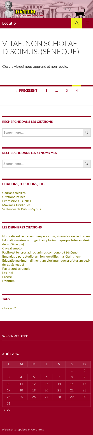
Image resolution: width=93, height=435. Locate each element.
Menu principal (87, 23)
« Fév (6, 410)
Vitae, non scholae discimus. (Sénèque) (40, 47)
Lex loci (7, 272)
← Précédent (26, 90)
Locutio (9, 23)
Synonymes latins (15, 336)
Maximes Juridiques (16, 205)
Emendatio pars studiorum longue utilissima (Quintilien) (41, 256)
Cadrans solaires (14, 193)
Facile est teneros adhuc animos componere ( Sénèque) (40, 252)
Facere (7, 277)
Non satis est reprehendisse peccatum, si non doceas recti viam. (46, 236)
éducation (9, 308)
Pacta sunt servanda (16, 268)
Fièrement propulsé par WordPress (23, 429)
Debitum (8, 281)
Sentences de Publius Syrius (21, 209)
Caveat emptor (12, 248)
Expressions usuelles (16, 201)
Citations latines (13, 197)
